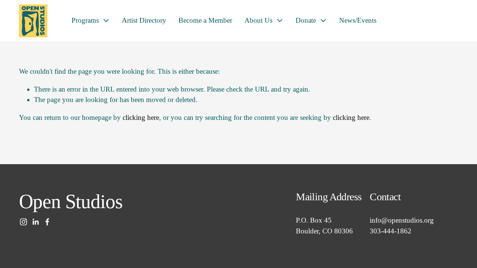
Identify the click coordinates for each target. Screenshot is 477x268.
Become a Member (205, 20)
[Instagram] (23, 222)
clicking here (141, 117)
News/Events (357, 20)
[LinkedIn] (35, 222)
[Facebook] (47, 222)
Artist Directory (144, 20)
